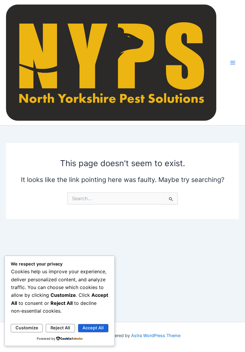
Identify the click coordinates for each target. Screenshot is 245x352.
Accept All (93, 328)
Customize (27, 328)
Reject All (60, 328)
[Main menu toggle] (232, 62)
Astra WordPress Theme (155, 335)
